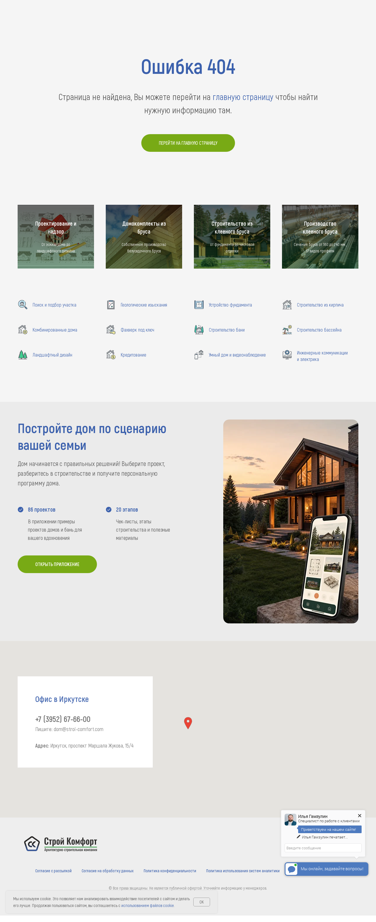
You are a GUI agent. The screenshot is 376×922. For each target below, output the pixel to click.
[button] (188, 723)
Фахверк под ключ (137, 329)
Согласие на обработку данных (108, 870)
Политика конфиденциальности (170, 870)
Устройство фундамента (230, 304)
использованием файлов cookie (147, 905)
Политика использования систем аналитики (243, 870)
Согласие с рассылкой (53, 870)
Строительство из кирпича (320, 304)
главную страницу (243, 96)
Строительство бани (227, 329)
